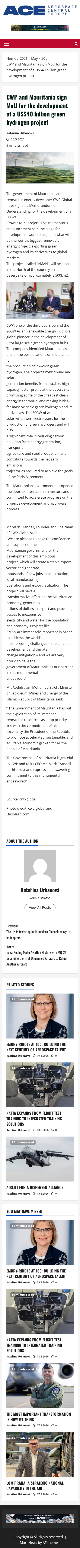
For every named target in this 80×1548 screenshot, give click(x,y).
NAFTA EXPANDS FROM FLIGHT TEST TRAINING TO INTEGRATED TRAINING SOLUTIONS (34, 1118)
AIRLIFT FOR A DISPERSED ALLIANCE (34, 1187)
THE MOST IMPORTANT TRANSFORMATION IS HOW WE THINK (38, 1416)
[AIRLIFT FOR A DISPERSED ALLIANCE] (40, 1159)
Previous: (38, 931)
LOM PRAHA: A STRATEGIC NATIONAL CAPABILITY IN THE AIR (35, 1485)
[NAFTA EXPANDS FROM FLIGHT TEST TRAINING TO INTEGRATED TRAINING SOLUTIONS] (40, 1084)
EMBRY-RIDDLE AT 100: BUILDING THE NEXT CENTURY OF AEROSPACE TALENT (36, 1046)
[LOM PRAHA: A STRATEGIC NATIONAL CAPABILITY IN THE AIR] (40, 1454)
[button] (6, 43)
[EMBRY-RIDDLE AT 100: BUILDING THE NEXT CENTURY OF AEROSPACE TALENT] (40, 1016)
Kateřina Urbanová (20, 133)
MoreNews (28, 1542)
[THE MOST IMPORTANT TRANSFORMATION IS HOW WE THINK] (40, 1385)
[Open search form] (76, 43)
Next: (36, 955)
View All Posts (40, 907)
